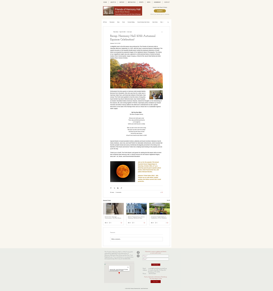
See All (168, 200)
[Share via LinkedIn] (118, 188)
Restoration (112, 22)
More (161, 22)
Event (123, 22)
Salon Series (155, 22)
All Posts (105, 22)
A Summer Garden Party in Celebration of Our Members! (159, 217)
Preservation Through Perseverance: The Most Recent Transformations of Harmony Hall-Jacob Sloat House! (113, 217)
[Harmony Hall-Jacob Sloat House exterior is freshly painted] (136, 208)
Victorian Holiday (131, 22)
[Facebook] (138, 252)
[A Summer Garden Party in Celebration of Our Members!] (159, 208)
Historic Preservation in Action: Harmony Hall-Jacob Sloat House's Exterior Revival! (136, 217)
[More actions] (162, 32)
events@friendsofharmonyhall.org (157, 268)
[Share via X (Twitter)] (114, 188)
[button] (168, 22)
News (118, 22)
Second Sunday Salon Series (143, 22)
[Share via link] (121, 188)
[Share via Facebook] (111, 188)
